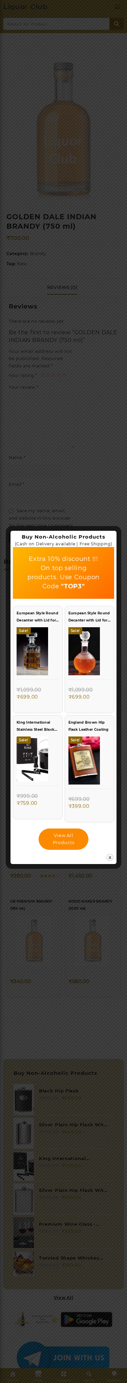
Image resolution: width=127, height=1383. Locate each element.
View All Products (64, 839)
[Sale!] (32, 652)
